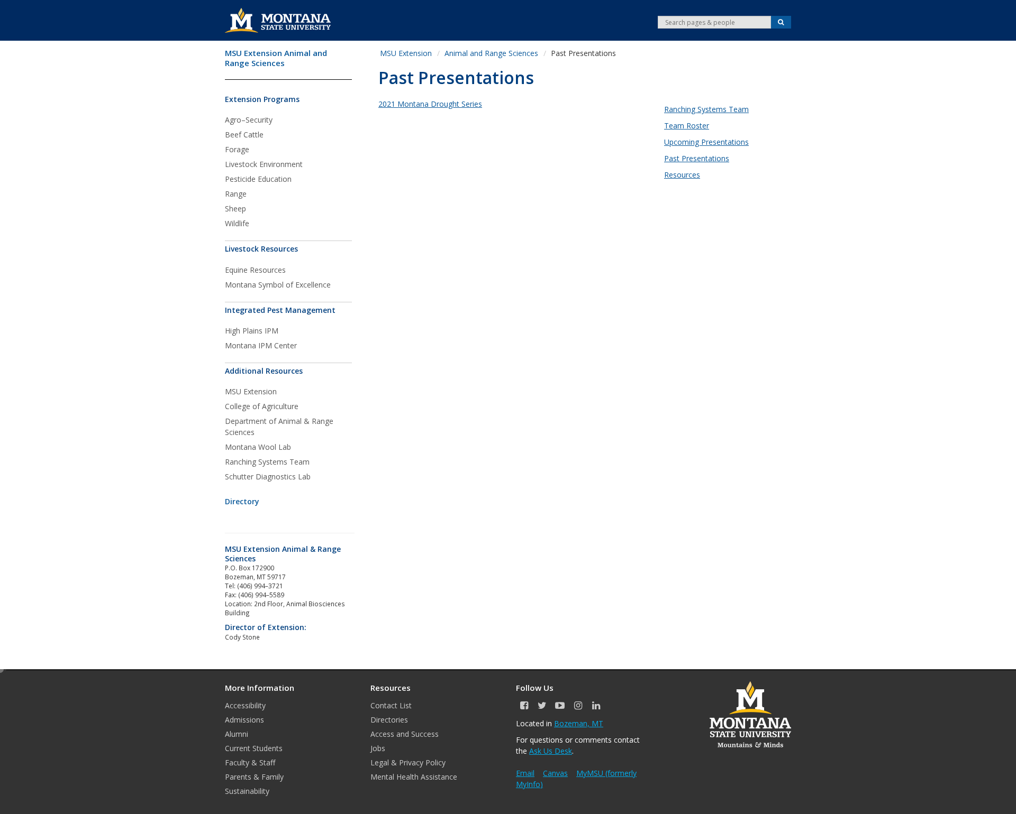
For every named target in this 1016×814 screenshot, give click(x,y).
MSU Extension (251, 391)
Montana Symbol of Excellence (278, 285)
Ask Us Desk (550, 751)
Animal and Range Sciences (491, 53)
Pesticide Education (258, 179)
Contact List (391, 705)
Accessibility (245, 705)
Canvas (555, 773)
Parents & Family (254, 777)
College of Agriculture (261, 406)
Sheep (235, 209)
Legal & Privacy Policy (408, 762)
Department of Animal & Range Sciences (279, 426)
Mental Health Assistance (413, 777)
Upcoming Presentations (706, 142)
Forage (237, 149)
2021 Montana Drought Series (430, 104)
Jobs (377, 748)
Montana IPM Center (261, 345)
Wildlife (237, 223)
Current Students (254, 748)
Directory (242, 501)
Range (236, 194)
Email (525, 773)
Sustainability (247, 791)
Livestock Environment (264, 164)
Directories (389, 720)
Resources (682, 175)
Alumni (236, 734)
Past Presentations (696, 158)
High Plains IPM (251, 331)
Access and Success (404, 734)
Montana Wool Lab (258, 447)
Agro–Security (249, 120)
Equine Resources (255, 270)
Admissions (244, 720)
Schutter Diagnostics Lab (268, 476)
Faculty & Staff (250, 762)
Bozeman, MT (578, 723)
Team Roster (686, 126)
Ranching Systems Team (267, 462)
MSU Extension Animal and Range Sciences (276, 58)
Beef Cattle (244, 135)
